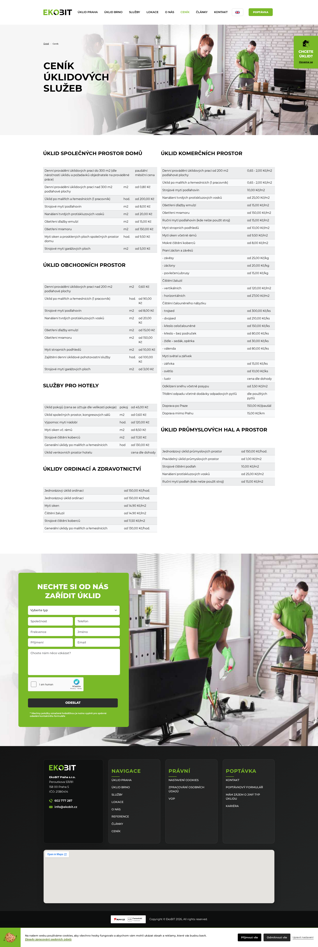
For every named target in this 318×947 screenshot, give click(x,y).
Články (202, 12)
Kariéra (232, 806)
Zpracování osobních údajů (186, 789)
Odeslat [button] (73, 703)
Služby (134, 12)
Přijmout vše (249, 937)
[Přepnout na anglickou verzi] (237, 12)
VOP (172, 798)
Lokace (152, 12)
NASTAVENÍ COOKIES (184, 780)
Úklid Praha (88, 12)
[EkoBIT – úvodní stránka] (57, 12)
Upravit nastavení (303, 937)
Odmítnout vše (277, 937)
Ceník (185, 12)
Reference (120, 816)
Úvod (46, 43)
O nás (169, 12)
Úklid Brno (113, 12)
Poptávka (260, 12)
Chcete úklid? (305, 56)
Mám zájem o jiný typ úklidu (243, 796)
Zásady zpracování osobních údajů (48, 939)
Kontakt (221, 12)
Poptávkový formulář (244, 787)
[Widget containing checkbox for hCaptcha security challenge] (56, 684)
